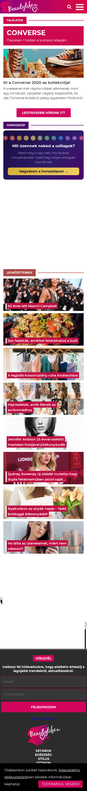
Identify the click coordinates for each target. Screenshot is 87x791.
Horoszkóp (16, 125)
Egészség (43, 755)
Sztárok (43, 751)
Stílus (43, 759)
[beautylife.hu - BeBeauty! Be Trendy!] (19, 6)
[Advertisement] (43, 223)
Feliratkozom (43, 707)
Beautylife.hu (43, 718)
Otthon (43, 763)
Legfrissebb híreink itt (43, 113)
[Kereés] (69, 6)
